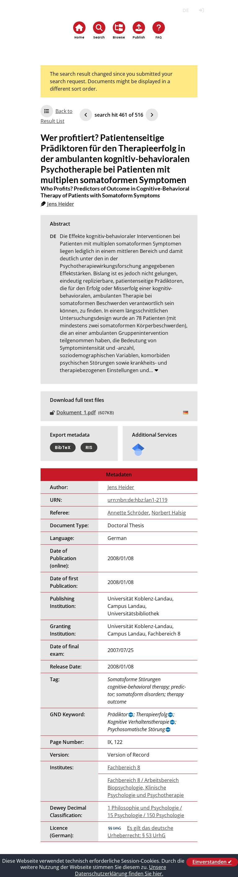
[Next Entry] (152, 114)
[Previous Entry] (86, 114)
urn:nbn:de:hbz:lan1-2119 (137, 500)
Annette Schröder (128, 512)
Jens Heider (60, 203)
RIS (89, 447)
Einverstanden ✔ (212, 862)
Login (201, 10)
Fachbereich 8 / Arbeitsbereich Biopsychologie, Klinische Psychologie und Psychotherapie (146, 787)
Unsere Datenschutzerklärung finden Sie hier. (120, 870)
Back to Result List (57, 116)
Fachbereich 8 (124, 767)
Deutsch (185, 10)
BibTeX (63, 447)
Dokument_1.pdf (76, 412)
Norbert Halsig (169, 512)
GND (131, 714)
